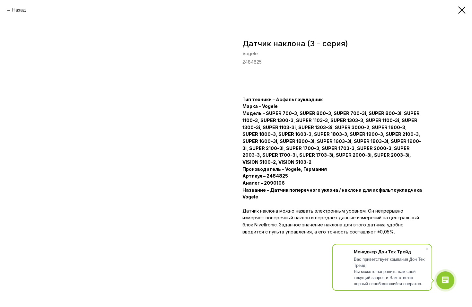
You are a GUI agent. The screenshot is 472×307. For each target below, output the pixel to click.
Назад (19, 10)
